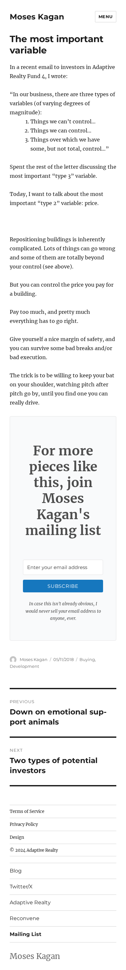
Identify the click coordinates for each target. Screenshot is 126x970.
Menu (106, 16)
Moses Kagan (37, 16)
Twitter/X (21, 887)
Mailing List (25, 934)
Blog (16, 871)
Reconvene (24, 918)
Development (24, 666)
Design (17, 837)
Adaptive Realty (30, 902)
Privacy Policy (24, 824)
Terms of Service (27, 811)
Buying (87, 659)
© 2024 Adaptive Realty (34, 850)
